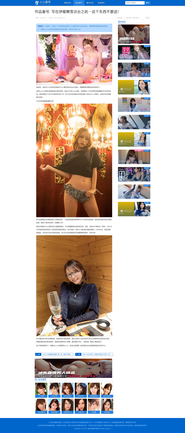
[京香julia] (81, 404)
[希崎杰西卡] (68, 404)
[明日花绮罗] (68, 388)
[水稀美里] (107, 404)
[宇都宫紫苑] (41, 404)
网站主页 (67, 3)
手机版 (147, 18)
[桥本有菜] (54, 388)
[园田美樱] (54, 404)
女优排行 (101, 3)
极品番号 (78, 3)
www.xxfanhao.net (59, 18)
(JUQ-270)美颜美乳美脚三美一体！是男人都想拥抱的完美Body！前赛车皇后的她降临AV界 (57, 354)
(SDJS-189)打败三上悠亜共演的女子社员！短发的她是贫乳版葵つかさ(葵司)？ (97, 354)
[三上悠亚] (41, 388)
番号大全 (90, 3)
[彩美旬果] (81, 388)
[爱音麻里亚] (94, 388)
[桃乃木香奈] (107, 388)
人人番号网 (127, 18)
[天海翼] (94, 404)
